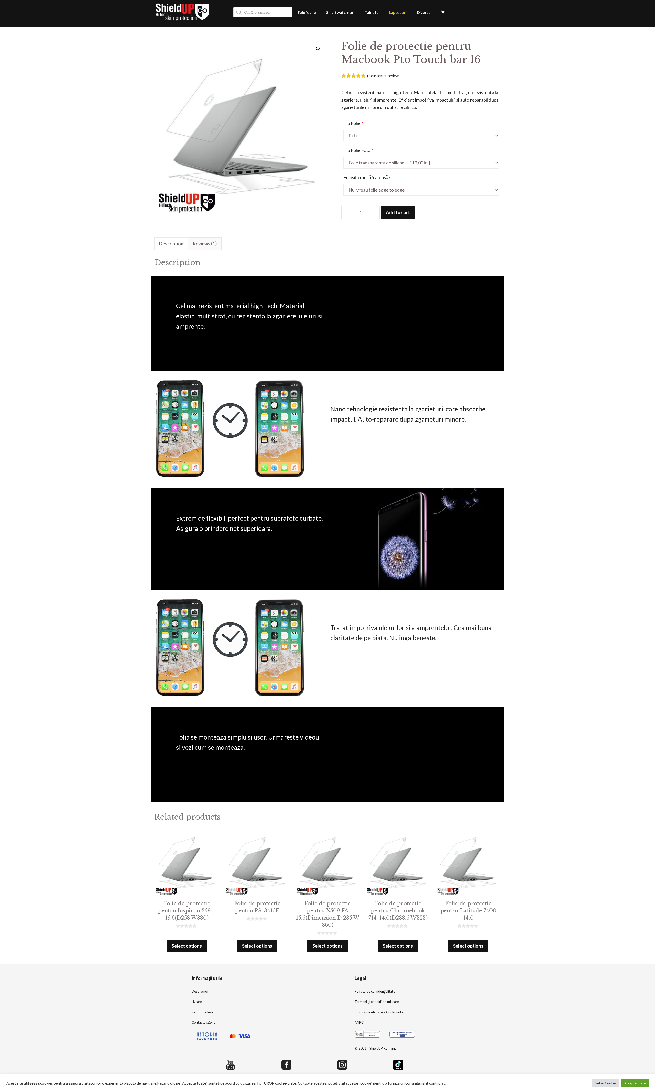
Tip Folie (353, 123)
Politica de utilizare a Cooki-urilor (379, 1012)
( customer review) (383, 76)
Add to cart (398, 212)
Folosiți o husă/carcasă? (366, 177)
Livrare (197, 1002)
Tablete (372, 12)
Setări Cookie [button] (605, 1083)
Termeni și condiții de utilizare (377, 1002)
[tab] (171, 243)
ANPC (359, 1022)
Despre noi (200, 991)
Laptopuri (398, 12)
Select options (187, 946)
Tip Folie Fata (358, 150)
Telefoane (306, 12)
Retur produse (202, 1012)
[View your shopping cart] (443, 12)
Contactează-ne (203, 1022)
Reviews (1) (205, 243)
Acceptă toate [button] (635, 1083)
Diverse (424, 12)
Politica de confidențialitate (375, 991)
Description (171, 243)
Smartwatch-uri (340, 12)
